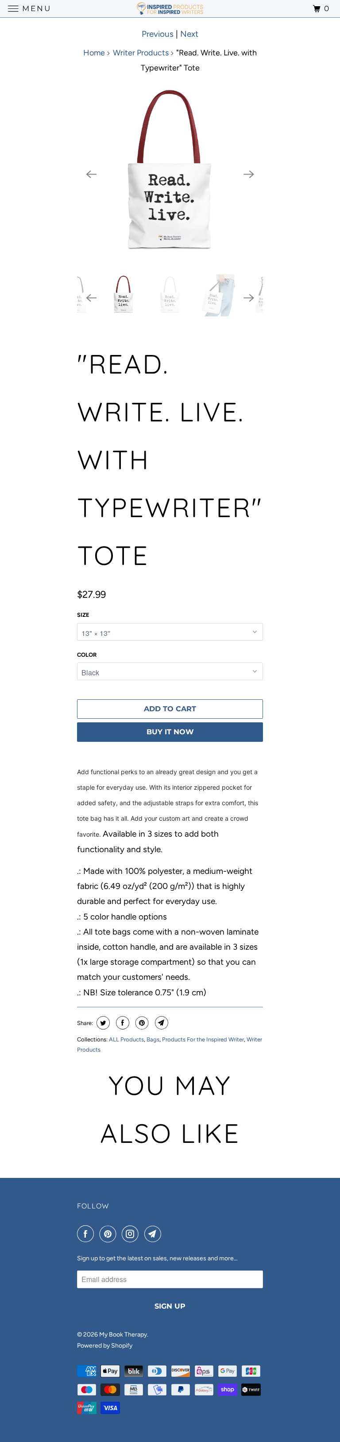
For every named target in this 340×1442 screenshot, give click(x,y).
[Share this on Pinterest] (141, 1022)
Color (87, 654)
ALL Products (126, 1039)
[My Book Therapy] (170, 8)
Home (94, 53)
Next (189, 34)
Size (83, 615)
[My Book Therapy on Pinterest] (110, 1234)
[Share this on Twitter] (102, 1022)
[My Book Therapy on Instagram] (132, 1234)
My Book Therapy (123, 1334)
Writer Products (141, 53)
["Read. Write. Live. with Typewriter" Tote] (170, 174)
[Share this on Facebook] (121, 1022)
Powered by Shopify (104, 1345)
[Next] (249, 174)
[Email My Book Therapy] (154, 1234)
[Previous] (91, 174)
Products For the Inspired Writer (203, 1039)
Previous (158, 34)
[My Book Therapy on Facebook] (87, 1234)
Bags (153, 1039)
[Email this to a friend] (160, 1022)
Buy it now (170, 732)
